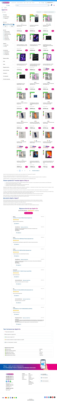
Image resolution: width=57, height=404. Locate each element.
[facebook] (45, 397)
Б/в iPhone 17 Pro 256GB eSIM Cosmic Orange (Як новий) (47, 142)
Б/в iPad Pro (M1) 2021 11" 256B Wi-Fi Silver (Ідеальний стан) (35, 45)
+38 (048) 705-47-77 (9, 376)
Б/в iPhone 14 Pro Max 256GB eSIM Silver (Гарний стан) (48, 84)
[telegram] (6, 381)
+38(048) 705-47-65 (9, 388)
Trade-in (27, 2)
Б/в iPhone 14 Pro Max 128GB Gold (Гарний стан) (22, 103)
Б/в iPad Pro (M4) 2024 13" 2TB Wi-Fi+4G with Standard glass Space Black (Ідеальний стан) (35, 65)
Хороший (6, 53)
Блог (29, 380)
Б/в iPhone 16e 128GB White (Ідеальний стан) (34, 26)
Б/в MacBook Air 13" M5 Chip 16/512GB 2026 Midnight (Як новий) (34, 104)
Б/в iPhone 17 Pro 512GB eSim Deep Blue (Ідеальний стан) (22, 123)
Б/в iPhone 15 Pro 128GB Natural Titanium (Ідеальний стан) (23, 238)
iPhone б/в (6, 31)
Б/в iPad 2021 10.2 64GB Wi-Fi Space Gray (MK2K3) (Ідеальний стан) (35, 162)
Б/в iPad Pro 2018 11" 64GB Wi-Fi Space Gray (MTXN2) (22, 271)
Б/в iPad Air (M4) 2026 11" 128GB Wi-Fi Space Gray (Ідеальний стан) (22, 45)
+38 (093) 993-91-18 (9, 379)
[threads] (54, 397)
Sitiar (33, 400)
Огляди (30, 2)
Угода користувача (31, 383)
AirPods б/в (6, 38)
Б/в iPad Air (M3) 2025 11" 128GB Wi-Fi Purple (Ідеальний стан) (48, 64)
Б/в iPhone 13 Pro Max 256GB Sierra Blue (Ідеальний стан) (23, 289)
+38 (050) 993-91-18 (9, 377)
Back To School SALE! (29, 0)
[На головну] (2, 7)
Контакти (33, 2)
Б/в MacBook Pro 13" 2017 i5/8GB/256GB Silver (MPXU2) (22, 308)
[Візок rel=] (54, 5)
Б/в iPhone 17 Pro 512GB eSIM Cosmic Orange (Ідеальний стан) (35, 123)
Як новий (6, 54)
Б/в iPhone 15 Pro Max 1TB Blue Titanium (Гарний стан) (22, 217)
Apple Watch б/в (7, 34)
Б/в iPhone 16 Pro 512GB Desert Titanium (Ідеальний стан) (21, 161)
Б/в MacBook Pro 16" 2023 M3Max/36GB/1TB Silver (21, 84)
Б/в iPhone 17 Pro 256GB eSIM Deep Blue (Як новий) (35, 142)
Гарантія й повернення (20, 2)
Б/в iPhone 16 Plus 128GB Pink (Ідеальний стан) (34, 84)
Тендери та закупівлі (31, 378)
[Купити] (26, 31)
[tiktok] (50, 397)
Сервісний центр (24, 379)
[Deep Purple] (49, 82)
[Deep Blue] (21, 121)
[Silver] (47, 82)
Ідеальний (6, 51)
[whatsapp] (10, 381)
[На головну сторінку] (6, 3)
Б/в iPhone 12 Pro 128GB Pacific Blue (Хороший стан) (22, 250)
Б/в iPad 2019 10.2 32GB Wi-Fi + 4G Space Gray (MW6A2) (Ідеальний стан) (48, 162)
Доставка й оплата (13, 2)
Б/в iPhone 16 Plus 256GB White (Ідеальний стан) (21, 26)
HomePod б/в (7, 39)
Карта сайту (30, 384)
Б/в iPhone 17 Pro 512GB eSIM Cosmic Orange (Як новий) (47, 103)
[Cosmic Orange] (22, 121)
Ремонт (25, 2)
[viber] (8, 381)
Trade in (23, 378)
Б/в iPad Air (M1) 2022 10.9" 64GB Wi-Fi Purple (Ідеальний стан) (22, 64)
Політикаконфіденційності (31, 381)
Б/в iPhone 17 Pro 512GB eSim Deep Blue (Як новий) (48, 123)
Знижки (6, 18)
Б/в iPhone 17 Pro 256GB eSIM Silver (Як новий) (21, 142)
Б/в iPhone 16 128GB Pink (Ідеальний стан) (47, 26)
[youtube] (52, 397)
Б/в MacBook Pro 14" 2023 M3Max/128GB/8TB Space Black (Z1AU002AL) (48, 45)
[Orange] (21, 140)
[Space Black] (48, 82)
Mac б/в (6, 35)
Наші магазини (31, 379)
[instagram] (47, 397)
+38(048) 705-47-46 (9, 384)
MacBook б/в (7, 32)
